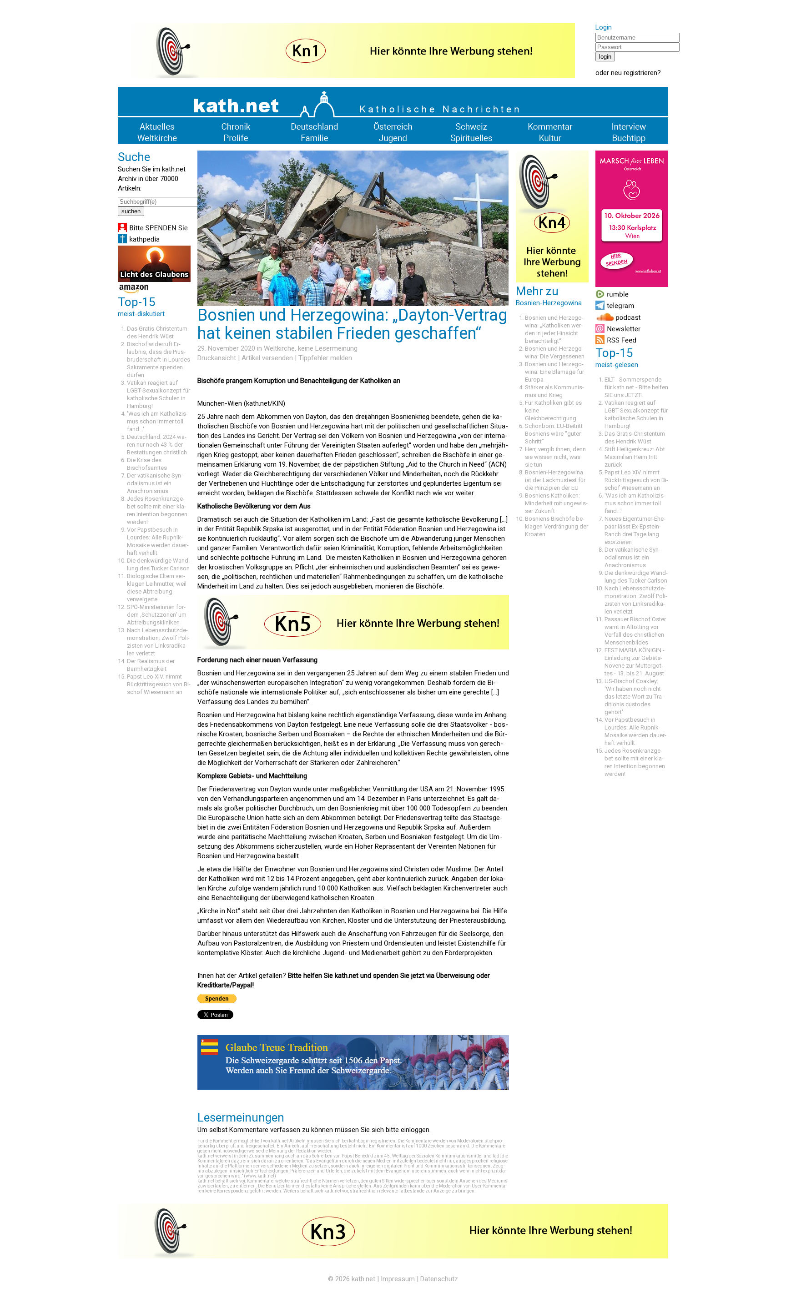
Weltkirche (279, 348)
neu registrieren (634, 73)
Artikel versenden (267, 358)
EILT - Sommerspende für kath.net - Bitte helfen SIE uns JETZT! (636, 387)
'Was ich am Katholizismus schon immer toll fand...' (157, 421)
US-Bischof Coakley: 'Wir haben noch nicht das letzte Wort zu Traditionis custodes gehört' (634, 696)
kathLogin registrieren (372, 1140)
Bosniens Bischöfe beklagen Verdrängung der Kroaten (556, 526)
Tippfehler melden (325, 358)
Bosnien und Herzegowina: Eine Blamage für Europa (554, 372)
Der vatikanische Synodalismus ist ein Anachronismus (155, 483)
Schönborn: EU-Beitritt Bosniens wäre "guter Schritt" (554, 434)
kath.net (363, 1279)
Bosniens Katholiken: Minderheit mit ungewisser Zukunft (556, 503)
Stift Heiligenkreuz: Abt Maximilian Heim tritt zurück (635, 457)
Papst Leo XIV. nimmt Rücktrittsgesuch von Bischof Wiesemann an (159, 684)
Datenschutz (439, 1279)
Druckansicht (216, 358)
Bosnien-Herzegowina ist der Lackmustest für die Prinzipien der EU (555, 480)
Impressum (398, 1279)
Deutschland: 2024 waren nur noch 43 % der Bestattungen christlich (157, 444)
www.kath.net (260, 1175)
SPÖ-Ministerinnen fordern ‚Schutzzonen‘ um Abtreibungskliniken (156, 615)
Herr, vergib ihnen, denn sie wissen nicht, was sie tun (555, 457)
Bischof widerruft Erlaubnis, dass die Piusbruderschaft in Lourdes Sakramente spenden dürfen (158, 359)
